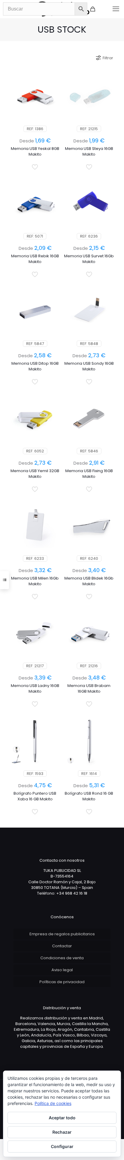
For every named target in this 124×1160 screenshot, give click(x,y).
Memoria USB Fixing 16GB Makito (89, 473)
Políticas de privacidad (62, 982)
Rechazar (62, 1132)
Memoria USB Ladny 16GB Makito (35, 688)
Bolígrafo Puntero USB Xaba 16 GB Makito (35, 796)
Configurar (62, 1146)
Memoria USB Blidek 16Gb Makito (88, 581)
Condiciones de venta (62, 958)
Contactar (62, 946)
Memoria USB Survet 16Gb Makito (89, 258)
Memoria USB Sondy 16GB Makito (89, 366)
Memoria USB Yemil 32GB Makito (35, 473)
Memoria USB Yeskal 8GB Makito (35, 151)
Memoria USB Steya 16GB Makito (89, 151)
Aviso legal (62, 970)
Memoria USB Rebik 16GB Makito (35, 258)
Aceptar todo (62, 1117)
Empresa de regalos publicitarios (62, 934)
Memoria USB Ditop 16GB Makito (35, 366)
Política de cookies (53, 1103)
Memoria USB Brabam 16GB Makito (88, 688)
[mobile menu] (116, 9)
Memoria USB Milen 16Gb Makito (35, 581)
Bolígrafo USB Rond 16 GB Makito (89, 796)
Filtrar (108, 58)
